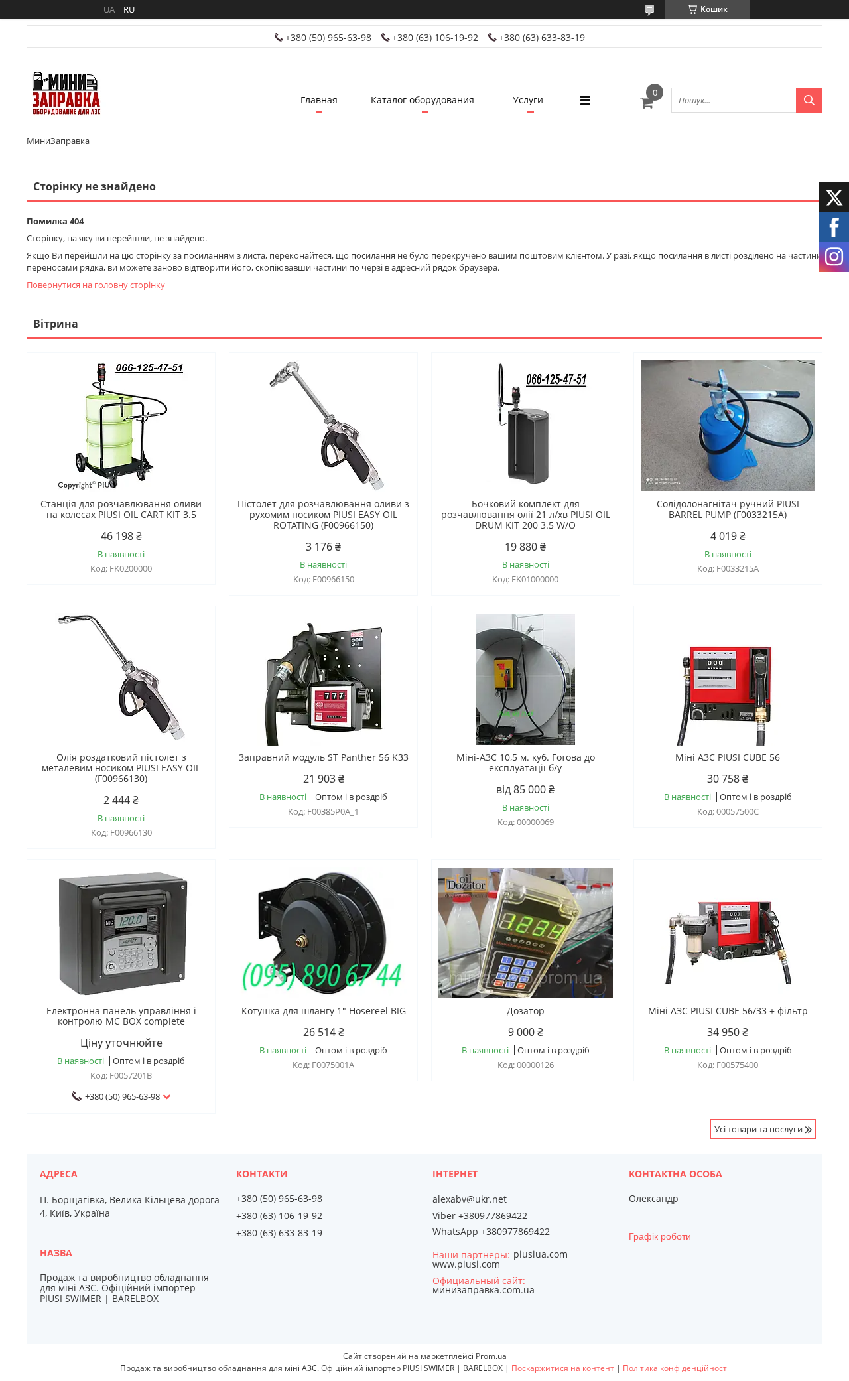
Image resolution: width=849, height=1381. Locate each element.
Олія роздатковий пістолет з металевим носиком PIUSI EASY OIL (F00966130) (121, 768)
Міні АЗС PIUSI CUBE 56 (727, 757)
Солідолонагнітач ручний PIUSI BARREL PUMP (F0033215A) (728, 509)
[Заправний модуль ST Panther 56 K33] (323, 679)
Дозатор (526, 1011)
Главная (319, 100)
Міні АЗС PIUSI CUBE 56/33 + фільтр (728, 1011)
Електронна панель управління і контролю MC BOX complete (121, 1016)
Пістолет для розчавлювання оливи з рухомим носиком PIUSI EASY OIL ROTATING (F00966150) (323, 515)
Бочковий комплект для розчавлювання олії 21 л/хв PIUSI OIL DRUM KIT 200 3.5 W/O (525, 515)
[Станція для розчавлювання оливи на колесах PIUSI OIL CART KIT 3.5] (121, 426)
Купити (190, 386)
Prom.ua (491, 1356)
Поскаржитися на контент (562, 1368)
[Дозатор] (525, 932)
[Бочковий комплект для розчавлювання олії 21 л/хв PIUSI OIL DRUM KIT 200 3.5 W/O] (525, 426)
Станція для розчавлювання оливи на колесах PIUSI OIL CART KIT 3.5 (121, 509)
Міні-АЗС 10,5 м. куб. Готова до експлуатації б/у (525, 762)
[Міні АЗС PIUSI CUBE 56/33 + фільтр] (728, 932)
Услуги (528, 100)
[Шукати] (809, 100)
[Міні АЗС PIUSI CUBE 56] (728, 679)
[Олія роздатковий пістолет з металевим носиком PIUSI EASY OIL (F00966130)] (121, 679)
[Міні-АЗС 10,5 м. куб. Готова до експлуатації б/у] (525, 679)
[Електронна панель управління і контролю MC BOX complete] (121, 932)
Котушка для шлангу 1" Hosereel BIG (323, 1011)
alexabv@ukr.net (469, 1199)
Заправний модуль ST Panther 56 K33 (324, 757)
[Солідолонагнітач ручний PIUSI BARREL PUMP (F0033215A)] (728, 426)
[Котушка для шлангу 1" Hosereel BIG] (323, 932)
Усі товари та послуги (758, 1129)
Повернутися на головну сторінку (96, 285)
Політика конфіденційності (676, 1368)
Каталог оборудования (422, 100)
